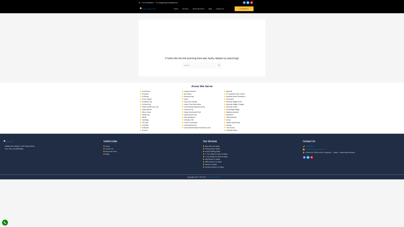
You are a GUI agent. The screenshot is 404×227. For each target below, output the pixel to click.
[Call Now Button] (5, 222)
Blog (210, 9)
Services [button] (185, 9)
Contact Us (220, 9)
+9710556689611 (148, 3)
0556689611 (310, 146)
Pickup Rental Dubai (213, 177)
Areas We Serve (198, 9)
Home (176, 9)
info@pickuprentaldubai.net (315, 149)
